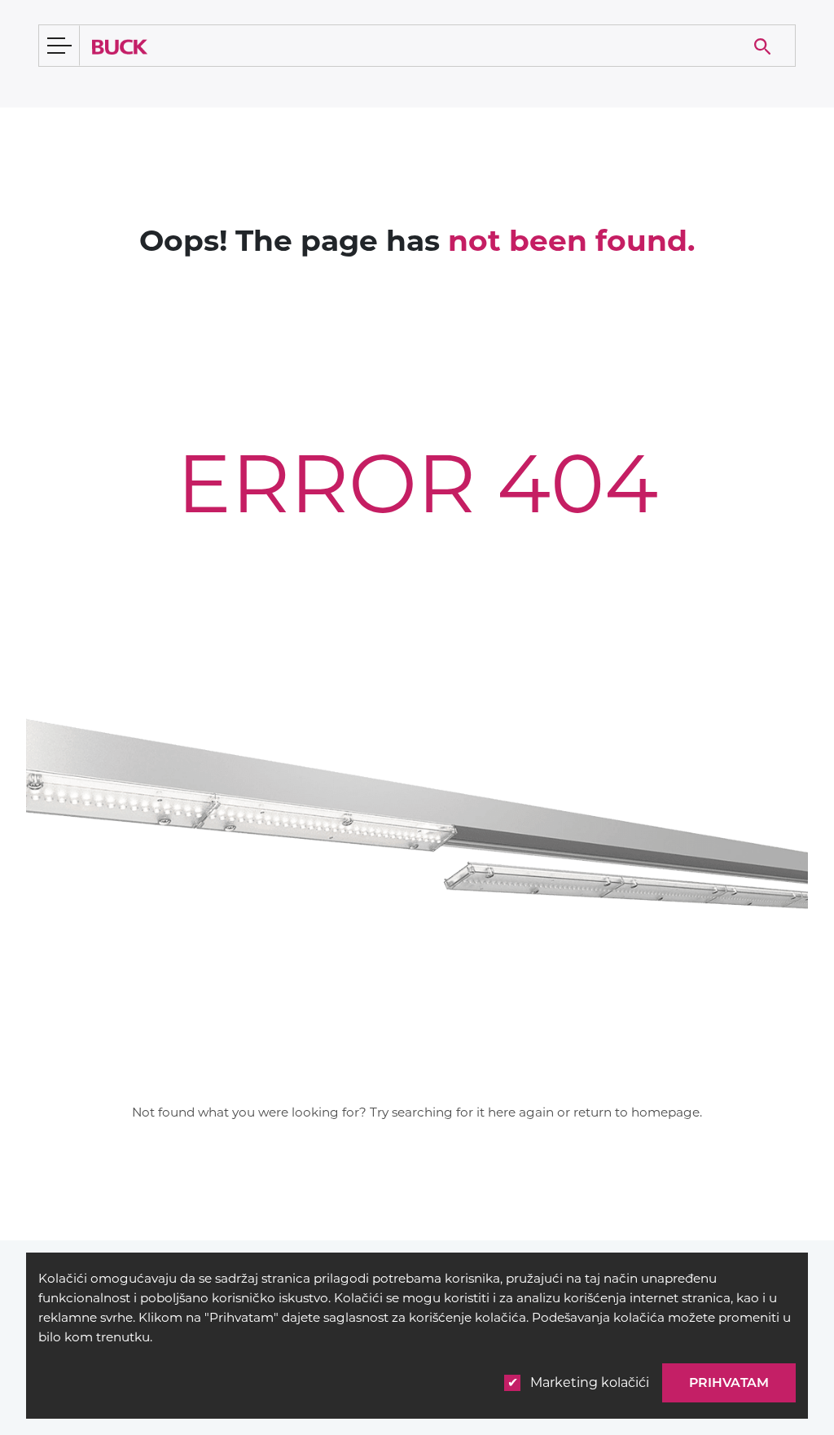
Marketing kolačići (589, 1382)
